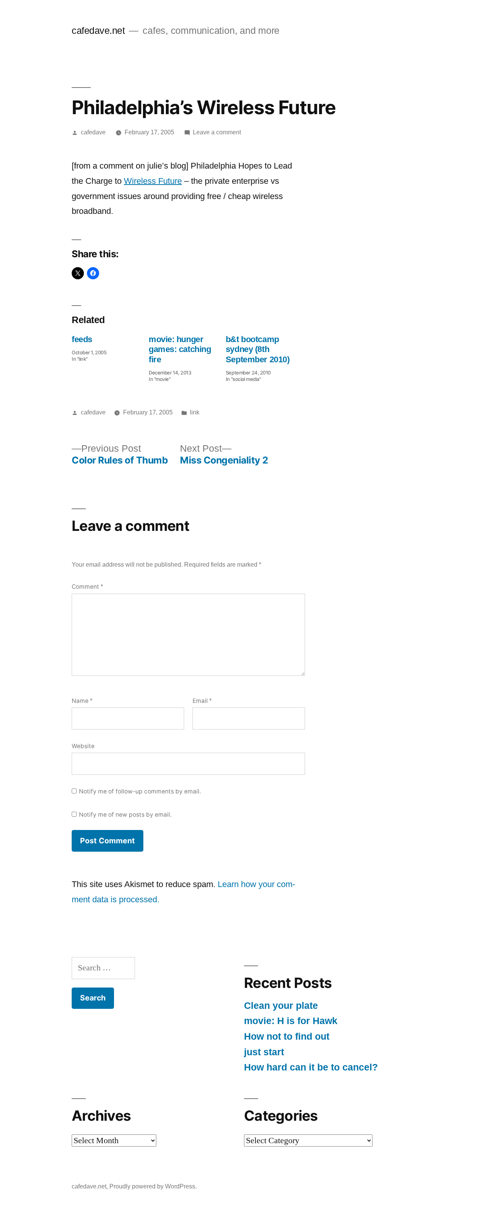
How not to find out (286, 1036)
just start (264, 1052)
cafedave (93, 132)
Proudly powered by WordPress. (153, 1186)
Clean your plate (281, 1005)
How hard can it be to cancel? (311, 1067)
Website (83, 746)
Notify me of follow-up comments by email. (140, 791)
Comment (87, 586)
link (194, 412)
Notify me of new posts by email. (125, 814)
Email (202, 700)
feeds (82, 339)
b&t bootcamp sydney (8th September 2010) (257, 349)
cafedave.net (98, 30)
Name (82, 700)
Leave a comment (217, 132)
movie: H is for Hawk (290, 1021)
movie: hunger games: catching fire (180, 349)
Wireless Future (153, 181)
